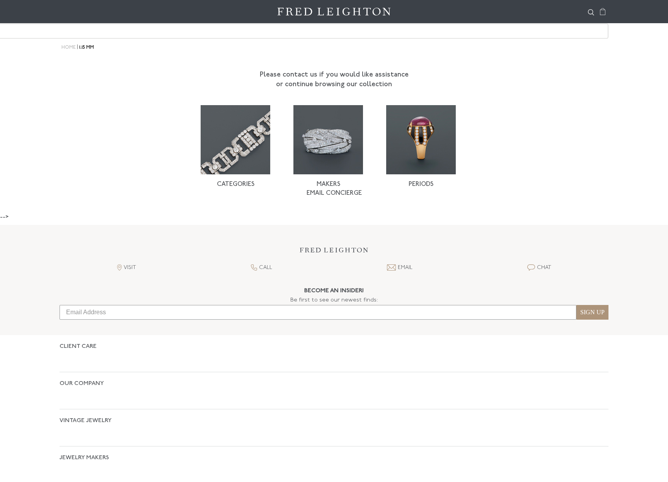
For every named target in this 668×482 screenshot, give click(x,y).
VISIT (130, 268)
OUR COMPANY (82, 370)
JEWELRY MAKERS (84, 417)
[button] (334, 252)
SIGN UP (592, 312)
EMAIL (405, 268)
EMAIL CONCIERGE (334, 193)
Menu (69, 11)
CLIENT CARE (78, 346)
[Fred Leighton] (334, 11)
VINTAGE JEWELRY (86, 394)
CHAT (544, 268)
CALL (265, 268)
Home (68, 47)
